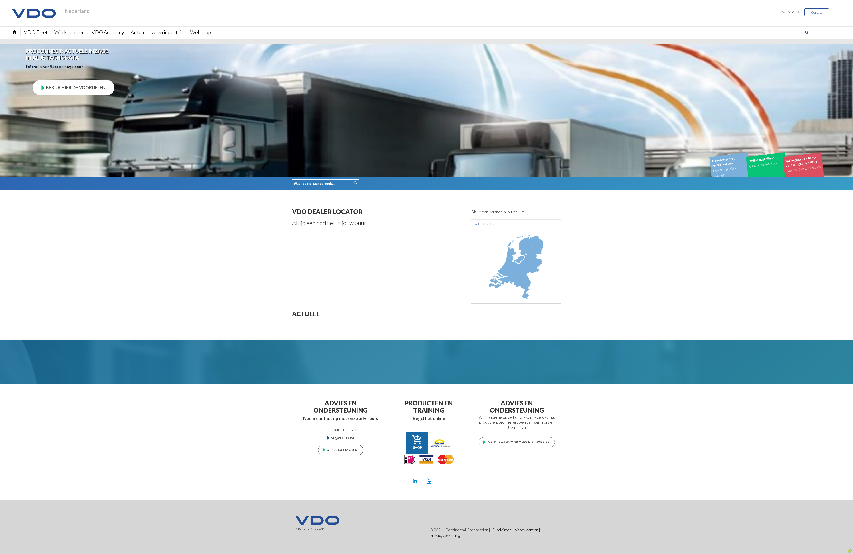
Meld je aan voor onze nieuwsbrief (518, 442)
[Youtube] (429, 481)
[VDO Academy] (440, 443)
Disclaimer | (502, 529)
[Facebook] (443, 481)
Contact (816, 12)
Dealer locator (482, 224)
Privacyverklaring (445, 535)
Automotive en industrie (157, 32)
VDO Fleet (36, 32)
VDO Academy (108, 32)
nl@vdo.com (342, 438)
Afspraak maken (342, 450)
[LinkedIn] (415, 481)
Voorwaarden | (527, 529)
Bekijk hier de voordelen (76, 87)
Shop (417, 441)
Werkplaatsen (69, 32)
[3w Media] (849, 550)
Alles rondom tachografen (803, 164)
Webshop (200, 32)
